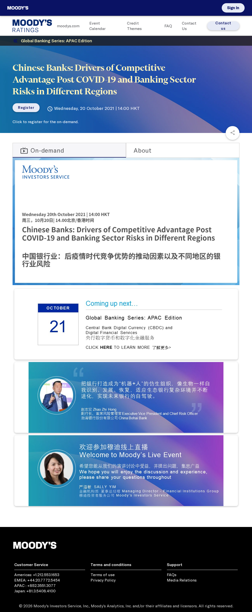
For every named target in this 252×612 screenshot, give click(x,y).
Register (26, 107)
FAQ (168, 25)
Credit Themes (134, 26)
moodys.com (68, 25)
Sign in (233, 7)
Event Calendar (97, 26)
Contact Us (189, 26)
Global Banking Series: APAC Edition (56, 40)
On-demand (42, 150)
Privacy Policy (103, 580)
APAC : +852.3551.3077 (35, 585)
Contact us (223, 25)
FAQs (171, 574)
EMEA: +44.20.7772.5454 (37, 580)
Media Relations (182, 580)
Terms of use (103, 574)
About (143, 150)
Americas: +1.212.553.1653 (36, 574)
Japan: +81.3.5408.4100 (35, 590)
